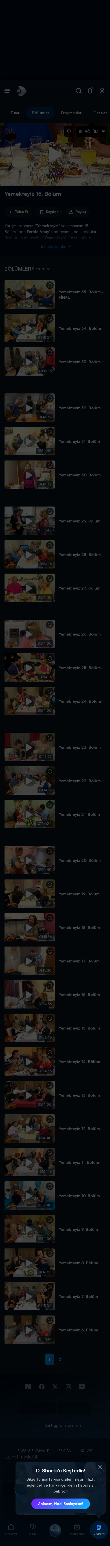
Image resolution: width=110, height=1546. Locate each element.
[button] (100, 1467)
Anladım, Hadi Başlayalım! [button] (60, 1503)
